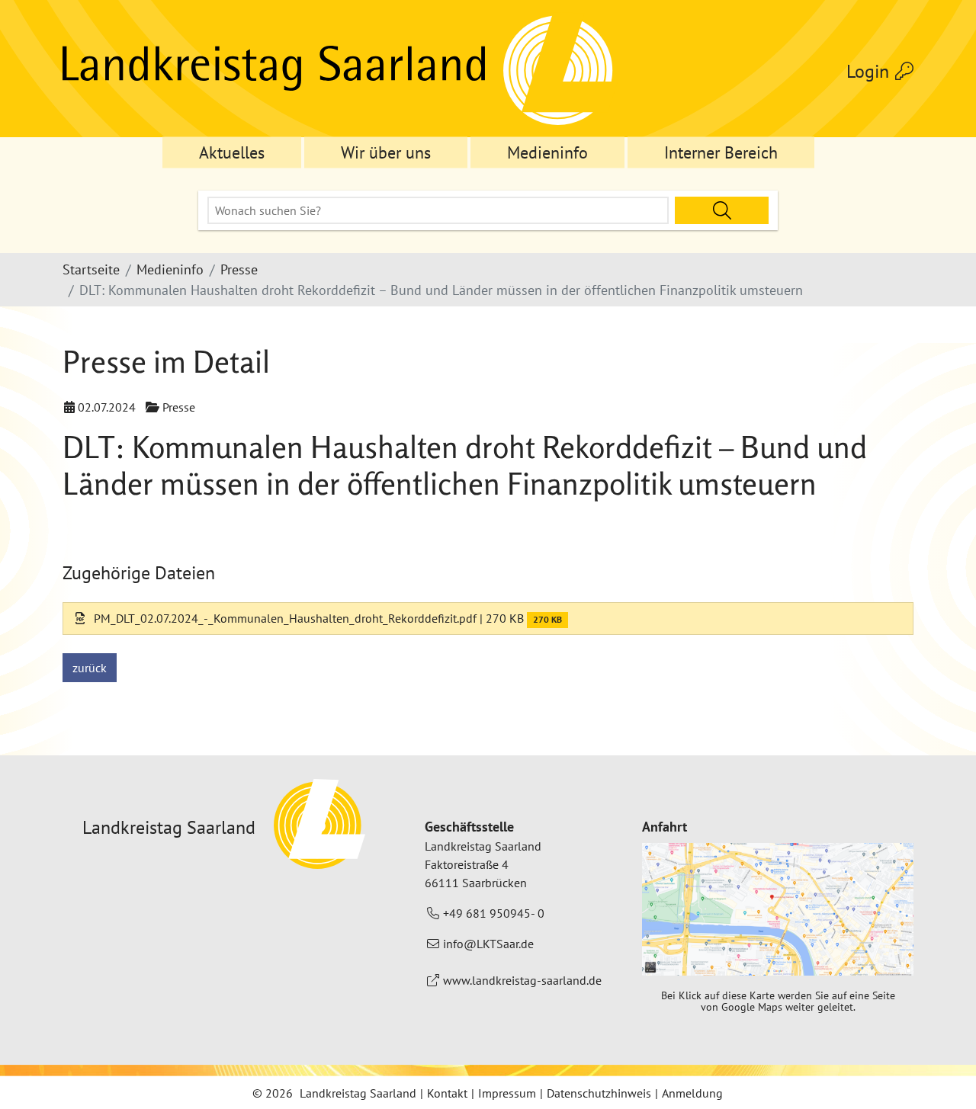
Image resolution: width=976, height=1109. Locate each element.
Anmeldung (692, 1093)
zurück (89, 667)
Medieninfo (170, 269)
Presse (239, 269)
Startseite (91, 269)
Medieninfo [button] (547, 152)
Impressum (507, 1093)
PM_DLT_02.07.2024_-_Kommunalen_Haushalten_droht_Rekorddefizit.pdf (284, 618)
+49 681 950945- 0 (493, 913)
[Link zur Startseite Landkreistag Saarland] (340, 71)
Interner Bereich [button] (721, 152)
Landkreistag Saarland (358, 1093)
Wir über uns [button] (386, 152)
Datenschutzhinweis (599, 1093)
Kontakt (447, 1093)
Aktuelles (232, 152)
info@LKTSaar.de (488, 943)
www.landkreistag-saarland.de (522, 980)
